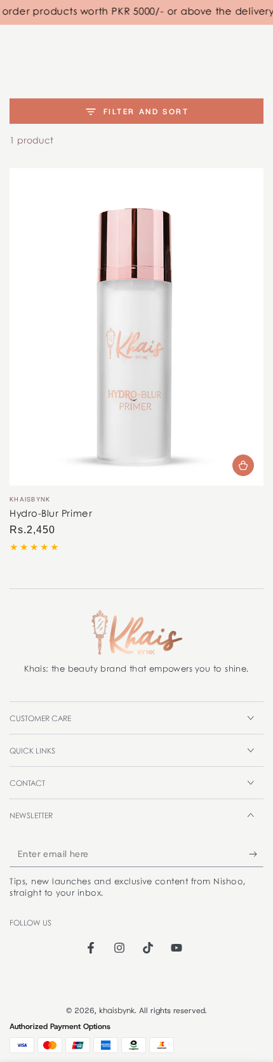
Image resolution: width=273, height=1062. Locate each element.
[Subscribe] (256, 854)
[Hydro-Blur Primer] (136, 327)
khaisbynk (117, 1010)
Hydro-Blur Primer (51, 514)
